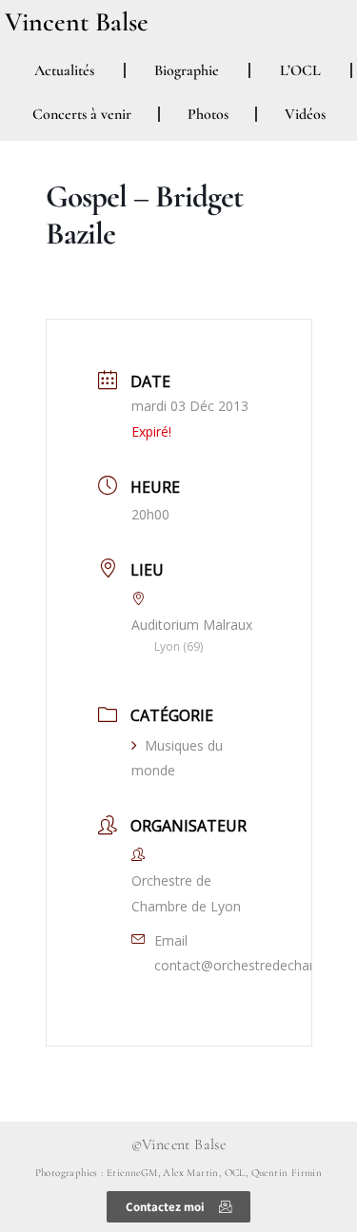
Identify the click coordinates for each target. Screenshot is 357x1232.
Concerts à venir (81, 114)
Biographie (186, 70)
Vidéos (305, 114)
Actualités (64, 70)
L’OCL (300, 70)
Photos (208, 114)
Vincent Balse (77, 22)
